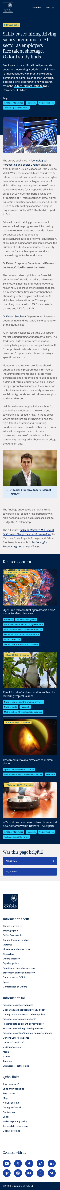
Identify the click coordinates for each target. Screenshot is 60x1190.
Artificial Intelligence (13, 102)
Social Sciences (46, 102)
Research (31, 102)
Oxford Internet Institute (28, 86)
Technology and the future (16, 107)
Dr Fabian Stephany (14, 316)
